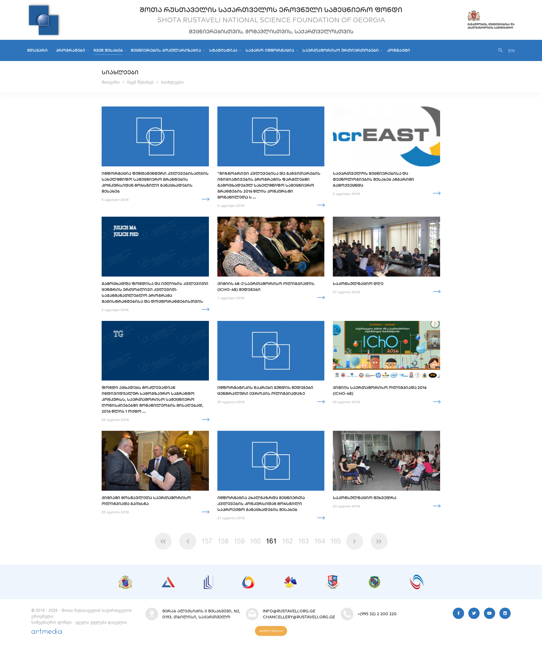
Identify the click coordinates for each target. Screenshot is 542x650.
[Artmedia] (46, 632)
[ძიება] (500, 50)
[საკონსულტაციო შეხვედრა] (386, 461)
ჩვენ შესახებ (108, 50)
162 (287, 541)
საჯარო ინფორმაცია (270, 50)
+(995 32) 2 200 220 (377, 613)
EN (511, 50)
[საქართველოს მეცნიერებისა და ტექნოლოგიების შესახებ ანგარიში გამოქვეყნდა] (386, 136)
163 (303, 541)
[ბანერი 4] (248, 578)
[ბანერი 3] (208, 578)
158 (222, 541)
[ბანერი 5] (290, 579)
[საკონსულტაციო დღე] (386, 247)
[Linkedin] (505, 613)
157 (206, 541)
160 (255, 541)
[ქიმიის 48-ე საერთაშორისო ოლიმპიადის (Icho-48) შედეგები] (271, 247)
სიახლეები (172, 82)
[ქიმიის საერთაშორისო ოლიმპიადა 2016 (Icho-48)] (386, 351)
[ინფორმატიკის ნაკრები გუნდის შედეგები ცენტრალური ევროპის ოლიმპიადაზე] (271, 351)
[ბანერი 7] (374, 579)
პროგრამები (70, 50)
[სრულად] (205, 199)
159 (238, 541)
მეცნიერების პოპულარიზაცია (166, 50)
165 (335, 541)
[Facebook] (458, 613)
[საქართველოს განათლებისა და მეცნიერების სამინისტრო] (491, 12)
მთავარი (37, 50)
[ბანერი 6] (333, 578)
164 (319, 541)
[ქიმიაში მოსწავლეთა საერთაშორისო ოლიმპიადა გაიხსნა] (155, 461)
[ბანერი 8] (417, 577)
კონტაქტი (398, 50)
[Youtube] (489, 613)
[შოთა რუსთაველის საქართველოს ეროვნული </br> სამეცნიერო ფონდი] (44, 5)
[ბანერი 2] (168, 579)
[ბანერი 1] (125, 578)
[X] (474, 613)
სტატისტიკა (223, 50)
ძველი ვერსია (271, 631)
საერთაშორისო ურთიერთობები (340, 50)
